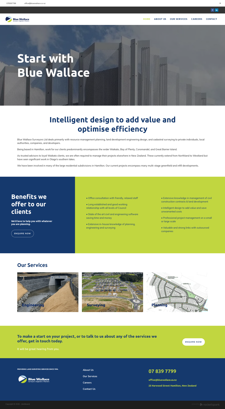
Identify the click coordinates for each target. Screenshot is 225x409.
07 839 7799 (162, 371)
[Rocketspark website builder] (206, 405)
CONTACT (211, 18)
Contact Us (89, 388)
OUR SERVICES (178, 18)
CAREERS (196, 18)
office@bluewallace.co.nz (163, 379)
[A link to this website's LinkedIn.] (216, 10)
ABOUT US (160, 18)
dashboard (25, 404)
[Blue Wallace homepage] (27, 19)
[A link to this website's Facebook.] (212, 10)
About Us (88, 370)
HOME (146, 18)
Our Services (90, 376)
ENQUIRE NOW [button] (22, 233)
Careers (87, 382)
